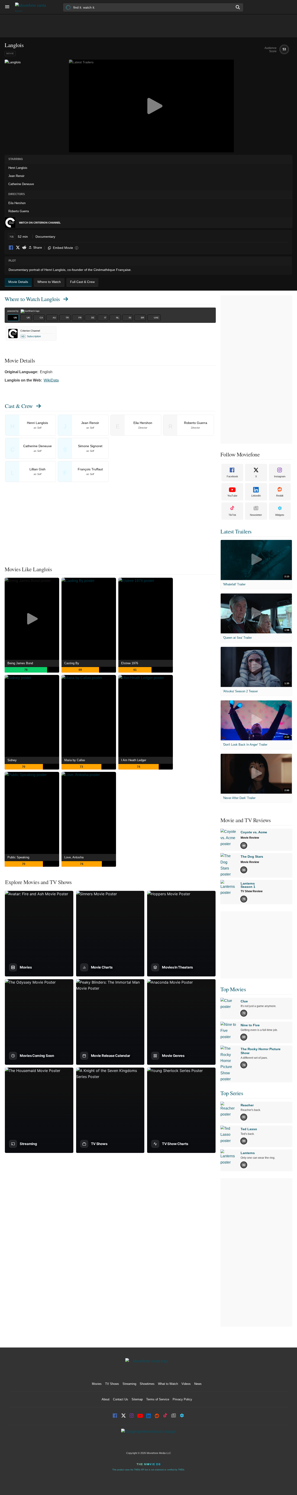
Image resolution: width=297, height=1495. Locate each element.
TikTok (232, 514)
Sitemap (137, 1399)
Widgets (279, 514)
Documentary (45, 236)
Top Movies (233, 989)
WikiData (51, 380)
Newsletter (256, 514)
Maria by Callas (74, 760)
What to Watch (168, 1384)
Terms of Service (157, 1399)
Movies (97, 1384)
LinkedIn (256, 495)
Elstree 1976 (129, 663)
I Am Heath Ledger (133, 760)
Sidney (12, 760)
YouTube (232, 495)
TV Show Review (251, 891)
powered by (13, 311)
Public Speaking (18, 857)
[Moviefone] (32, 7)
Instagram (279, 476)
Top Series (231, 1093)
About (106, 1399)
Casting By (71, 663)
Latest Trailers (236, 531)
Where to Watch (32, 299)
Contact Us (120, 1399)
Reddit (24, 247)
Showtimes (147, 1384)
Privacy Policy (182, 1399)
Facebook (11, 247)
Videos (186, 1384)
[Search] (238, 7)
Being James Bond (20, 663)
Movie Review (250, 837)
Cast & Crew (19, 406)
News (198, 1384)
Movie (10, 53)
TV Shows (112, 1384)
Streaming (129, 1384)
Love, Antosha (74, 857)
